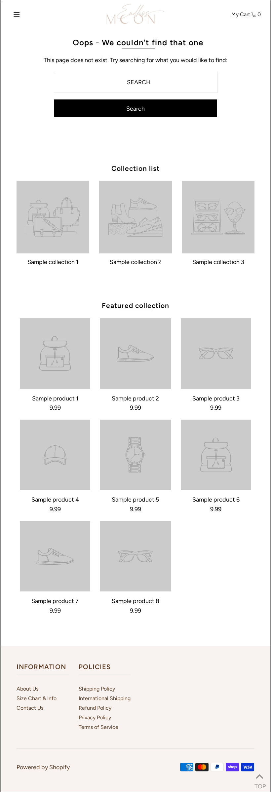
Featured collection (136, 305)
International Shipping (105, 698)
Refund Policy (95, 708)
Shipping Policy (97, 689)
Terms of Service (98, 727)
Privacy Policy (95, 717)
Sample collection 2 (136, 262)
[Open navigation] (31, 14)
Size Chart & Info (37, 698)
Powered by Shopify (43, 767)
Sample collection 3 (218, 262)
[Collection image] (53, 250)
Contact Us (30, 708)
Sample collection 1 (52, 262)
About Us (27, 689)
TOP (259, 784)
